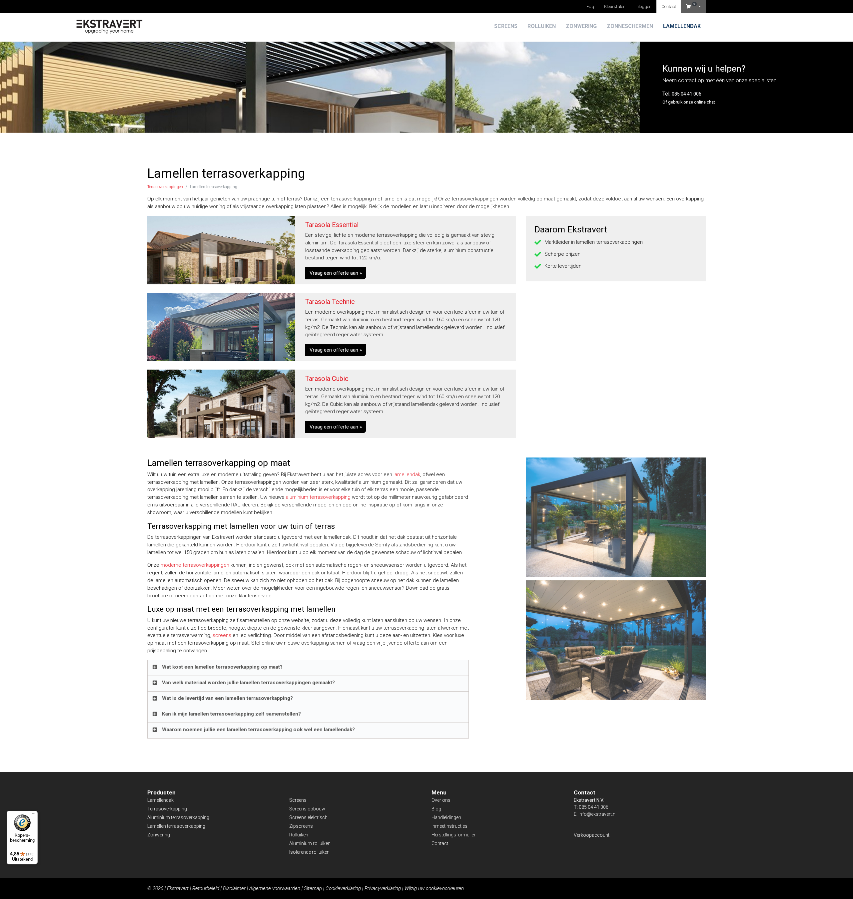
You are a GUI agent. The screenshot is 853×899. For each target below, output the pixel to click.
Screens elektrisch (308, 817)
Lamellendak (682, 26)
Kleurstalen (614, 6)
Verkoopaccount (591, 835)
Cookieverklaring (343, 888)
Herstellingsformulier (453, 834)
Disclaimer (234, 888)
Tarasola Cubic (327, 379)
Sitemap (313, 888)
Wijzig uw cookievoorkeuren (434, 888)
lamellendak (407, 474)
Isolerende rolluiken (309, 852)
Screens (505, 26)
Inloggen (643, 6)
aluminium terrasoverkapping (318, 497)
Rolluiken (541, 26)
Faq (590, 6)
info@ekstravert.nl (597, 814)
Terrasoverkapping (167, 808)
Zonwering (581, 26)
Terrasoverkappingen (165, 186)
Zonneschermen (630, 26)
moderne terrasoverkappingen (195, 565)
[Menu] (34, 815)
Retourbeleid (205, 888)
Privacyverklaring (383, 888)
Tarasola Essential (332, 225)
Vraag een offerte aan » (336, 273)
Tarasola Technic (330, 302)
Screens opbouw (307, 808)
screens (222, 635)
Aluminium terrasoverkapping (178, 817)
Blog (436, 808)
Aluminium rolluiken (310, 843)
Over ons (440, 800)
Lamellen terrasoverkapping (176, 826)
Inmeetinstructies (449, 826)
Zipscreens (301, 826)
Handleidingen (446, 817)
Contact (668, 6)
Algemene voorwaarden (274, 888)
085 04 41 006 (686, 94)
